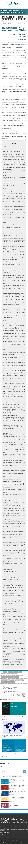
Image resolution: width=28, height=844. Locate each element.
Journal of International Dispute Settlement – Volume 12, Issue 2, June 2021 (18, 695)
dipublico (4, 23)
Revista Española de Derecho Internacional (11, 683)
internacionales (14, 678)
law (13, 680)
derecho (20, 675)
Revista (12, 681)
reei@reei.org (22, 39)
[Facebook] (11, 840)
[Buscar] (24, 771)
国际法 (25, 683)
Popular (8, 776)
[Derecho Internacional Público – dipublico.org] (14, 3)
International (23, 678)
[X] (13, 840)
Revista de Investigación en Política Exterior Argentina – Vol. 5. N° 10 (12, 736)
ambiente (3, 673)
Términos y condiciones (5, 834)
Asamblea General (12, 673)
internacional (4, 678)
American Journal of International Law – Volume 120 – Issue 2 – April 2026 (13, 717)
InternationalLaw (5, 680)
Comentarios (14, 776)
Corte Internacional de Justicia (8, 675)
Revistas (17, 23)
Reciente (3, 776)
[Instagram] (14, 840)
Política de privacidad (4, 832)
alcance (16, 672)
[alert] (14, 767)
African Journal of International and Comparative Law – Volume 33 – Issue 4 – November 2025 (17, 799)
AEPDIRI (10, 672)
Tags (20, 776)
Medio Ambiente (19, 680)
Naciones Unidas (5, 681)
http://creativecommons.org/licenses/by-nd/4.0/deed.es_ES (14, 79)
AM (20, 672)
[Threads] (16, 840)
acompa (5, 672)
